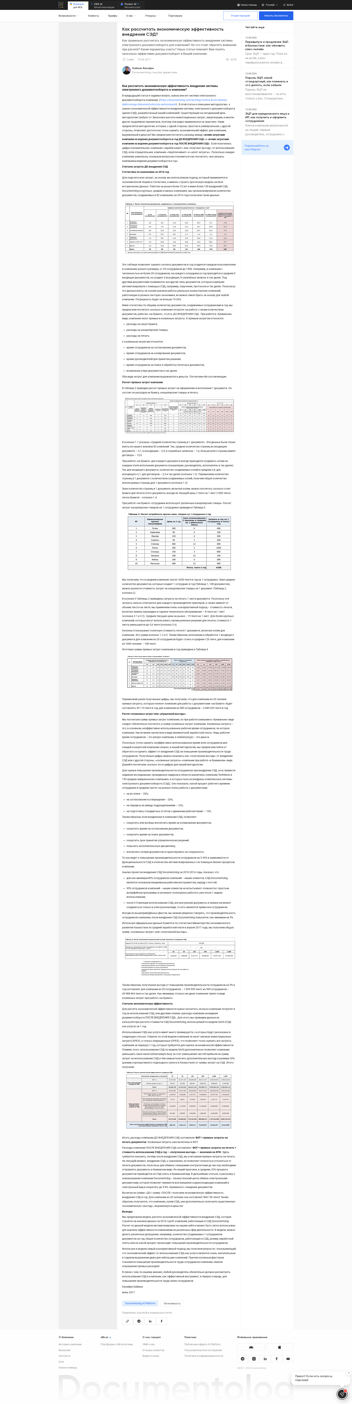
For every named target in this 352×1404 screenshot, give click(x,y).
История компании (70, 1344)
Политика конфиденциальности (203, 1355)
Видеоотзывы (150, 1355)
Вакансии (64, 1350)
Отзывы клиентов (153, 1350)
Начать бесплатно (276, 15)
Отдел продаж (240, 15)
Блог (61, 1361)
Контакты (65, 1355)
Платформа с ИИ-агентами (117, 1344)
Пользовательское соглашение (203, 1350)
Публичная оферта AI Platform (202, 1344)
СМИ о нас (148, 1344)
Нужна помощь (68, 1367)
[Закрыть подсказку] (349, 1373)
